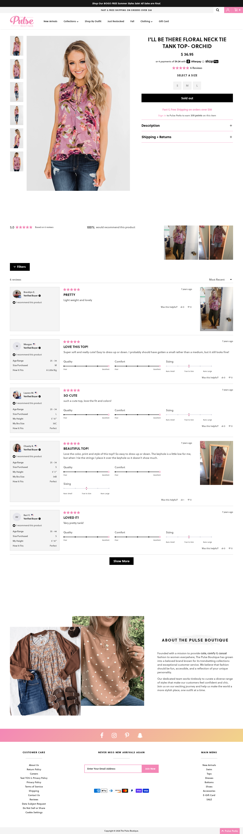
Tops (209, 773)
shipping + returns (156, 136)
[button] (187, 67)
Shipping (34, 791)
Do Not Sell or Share (34, 808)
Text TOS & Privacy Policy (33, 778)
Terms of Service (34, 786)
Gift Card (164, 21)
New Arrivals (50, 21)
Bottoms (209, 782)
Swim (209, 769)
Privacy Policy (34, 782)
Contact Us (34, 795)
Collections (70, 21)
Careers (34, 773)
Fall (132, 21)
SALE (209, 799)
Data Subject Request (34, 803)
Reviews (34, 799)
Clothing (145, 21)
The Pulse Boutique (129, 830)
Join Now (150, 768)
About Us (34, 765)
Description (151, 125)
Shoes (209, 786)
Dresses (209, 778)
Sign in (162, 115)
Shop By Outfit (93, 21)
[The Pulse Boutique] (22, 21)
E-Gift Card (209, 795)
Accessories (209, 791)
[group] (78, 113)
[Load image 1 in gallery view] (78, 113)
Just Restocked (116, 21)
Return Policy (34, 769)
